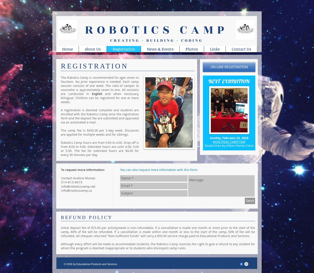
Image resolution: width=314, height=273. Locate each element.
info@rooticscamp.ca (76, 190)
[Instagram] (246, 264)
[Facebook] (241, 264)
